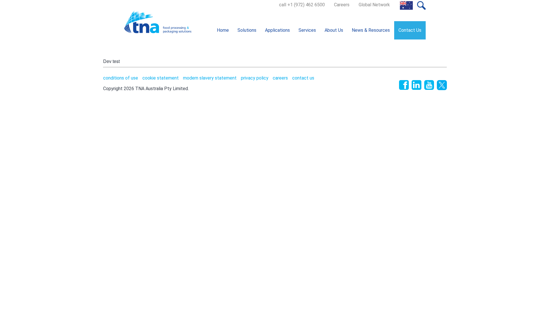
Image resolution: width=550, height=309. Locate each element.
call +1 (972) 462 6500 (302, 4)
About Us (334, 30)
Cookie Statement (160, 78)
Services (307, 30)
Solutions (246, 30)
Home (223, 30)
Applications (277, 30)
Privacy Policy (254, 78)
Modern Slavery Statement (210, 78)
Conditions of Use (120, 78)
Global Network (374, 4)
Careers (341, 4)
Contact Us (409, 30)
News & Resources (371, 30)
